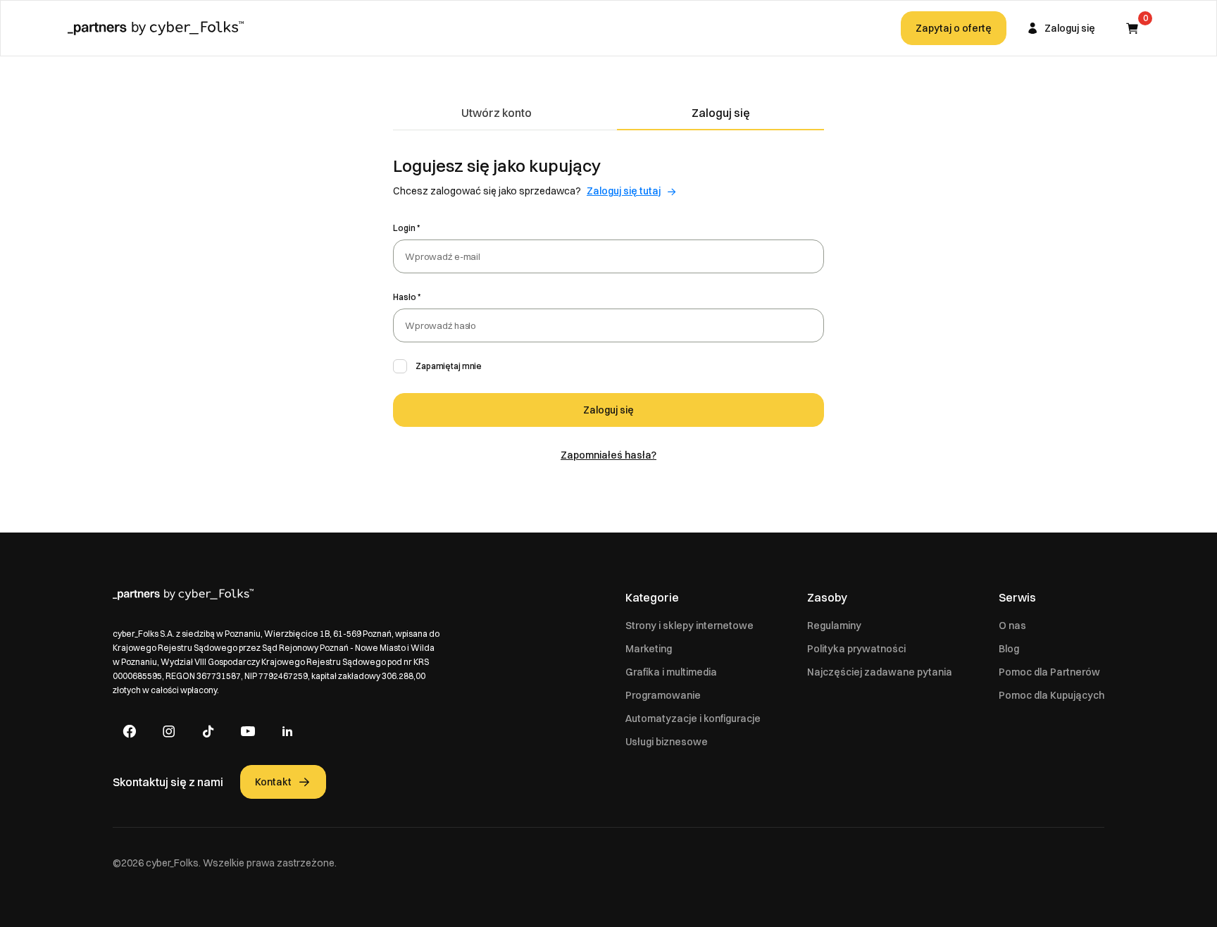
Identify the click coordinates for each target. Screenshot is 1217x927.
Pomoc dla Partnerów (1049, 672)
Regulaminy (834, 625)
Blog (1009, 648)
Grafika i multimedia (671, 672)
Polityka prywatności (856, 648)
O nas (1012, 625)
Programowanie (663, 695)
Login (404, 228)
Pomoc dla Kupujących (1051, 695)
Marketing (648, 648)
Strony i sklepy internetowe (689, 625)
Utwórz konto (496, 113)
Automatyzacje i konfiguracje (693, 718)
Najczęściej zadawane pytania (879, 672)
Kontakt (273, 782)
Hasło (404, 297)
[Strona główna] (156, 28)
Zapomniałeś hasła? (608, 455)
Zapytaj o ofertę (954, 28)
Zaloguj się (721, 113)
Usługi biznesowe (666, 741)
